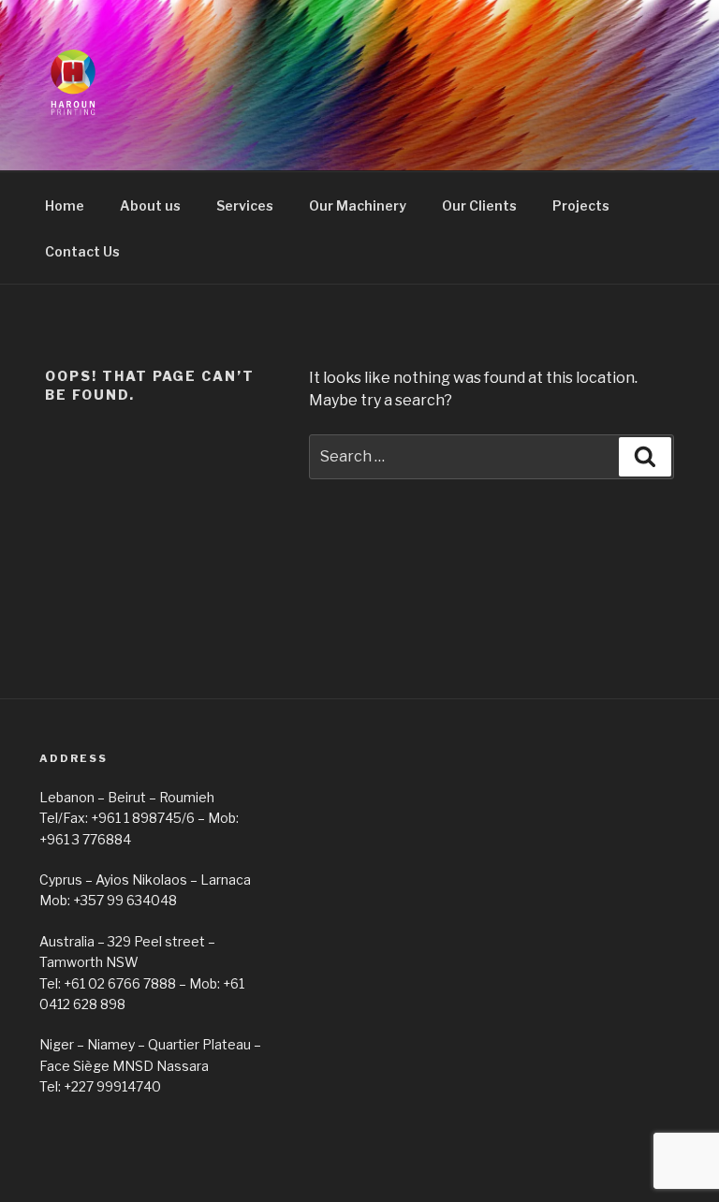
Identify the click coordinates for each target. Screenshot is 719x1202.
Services (244, 205)
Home (64, 205)
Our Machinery (357, 205)
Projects (580, 205)
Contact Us (82, 251)
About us (150, 205)
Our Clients (479, 205)
